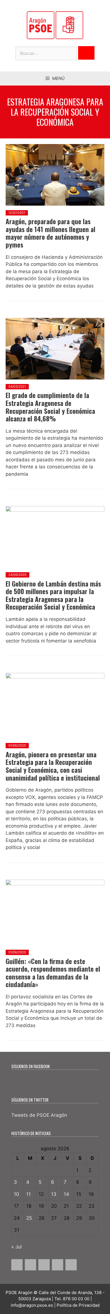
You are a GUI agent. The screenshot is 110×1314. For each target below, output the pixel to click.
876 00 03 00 (76, 1298)
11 (28, 1194)
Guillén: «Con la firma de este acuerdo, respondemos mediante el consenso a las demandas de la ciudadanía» (53, 972)
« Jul (16, 1247)
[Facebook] (17, 1264)
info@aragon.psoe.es (32, 1305)
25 (29, 1218)
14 (66, 1194)
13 (53, 1194)
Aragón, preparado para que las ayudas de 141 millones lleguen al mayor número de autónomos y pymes (50, 233)
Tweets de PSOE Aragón (39, 1115)
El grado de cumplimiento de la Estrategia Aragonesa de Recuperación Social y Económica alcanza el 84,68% (50, 406)
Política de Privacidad (78, 1305)
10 (16, 1194)
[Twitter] (30, 1264)
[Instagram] (44, 1264)
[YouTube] (57, 1264)
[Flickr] (71, 1264)
